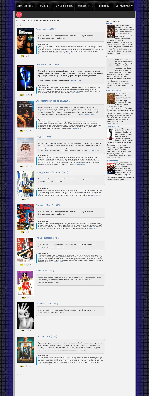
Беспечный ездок (112, 160)
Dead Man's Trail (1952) (47, 303)
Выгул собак (110, 57)
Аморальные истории (113, 91)
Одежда (109, 23)
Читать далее (68, 53)
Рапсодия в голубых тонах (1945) (52, 172)
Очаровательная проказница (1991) (53, 101)
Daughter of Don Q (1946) (48, 205)
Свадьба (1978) (43, 136)
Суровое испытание (113, 126)
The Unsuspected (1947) (47, 238)
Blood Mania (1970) (45, 271)
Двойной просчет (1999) (47, 64)
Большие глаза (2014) (46, 336)
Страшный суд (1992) (46, 29)
